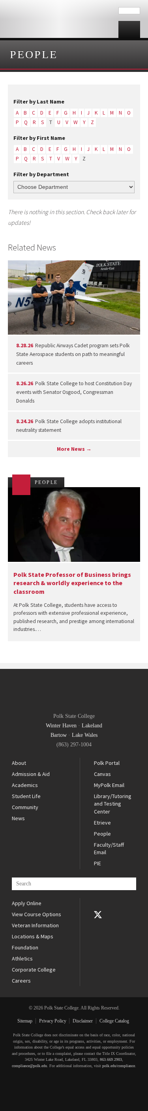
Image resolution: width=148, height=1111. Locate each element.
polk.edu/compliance (118, 1066)
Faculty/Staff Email (109, 848)
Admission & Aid (31, 774)
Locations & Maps (32, 936)
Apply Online (26, 903)
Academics (25, 785)
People (34, 54)
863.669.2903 (111, 1059)
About (19, 762)
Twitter (98, 914)
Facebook (98, 903)
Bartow (59, 735)
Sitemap (24, 1021)
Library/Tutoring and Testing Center (112, 804)
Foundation (25, 947)
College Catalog (114, 1021)
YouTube (98, 925)
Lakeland (92, 726)
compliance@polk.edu (29, 1066)
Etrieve (102, 822)
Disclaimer (83, 1021)
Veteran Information (35, 925)
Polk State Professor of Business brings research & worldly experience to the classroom (72, 583)
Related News (32, 247)
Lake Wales (84, 735)
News (18, 818)
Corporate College (34, 969)
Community (25, 807)
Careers (21, 980)
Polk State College (59, 19)
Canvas (102, 774)
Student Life (26, 796)
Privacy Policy (52, 1021)
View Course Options (36, 914)
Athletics (22, 958)
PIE (97, 863)
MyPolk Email (109, 785)
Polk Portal (107, 762)
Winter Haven (61, 726)
